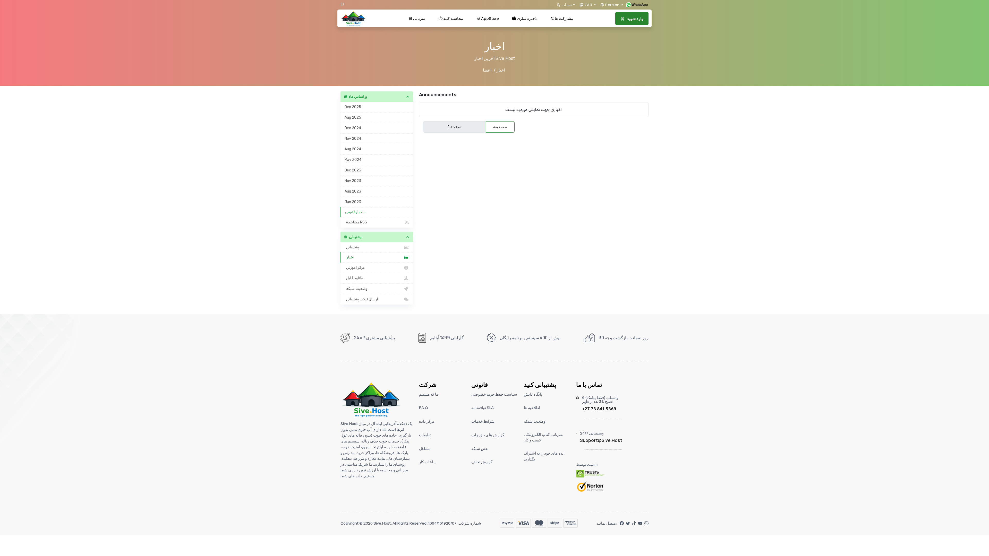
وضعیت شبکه (356, 288)
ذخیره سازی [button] (526, 18)
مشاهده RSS (356, 222)
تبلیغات (425, 435)
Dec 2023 (353, 170)
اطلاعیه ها (532, 407)
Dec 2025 (353, 107)
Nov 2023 (353, 181)
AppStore (489, 18)
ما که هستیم (428, 394)
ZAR (588, 4)
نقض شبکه (480, 448)
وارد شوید (635, 18)
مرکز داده (426, 421)
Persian (612, 4)
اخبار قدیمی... (355, 212)
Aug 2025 (353, 117)
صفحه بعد (500, 127)
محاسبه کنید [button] (452, 18)
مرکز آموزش (355, 267)
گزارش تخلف (481, 462)
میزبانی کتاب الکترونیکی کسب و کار (543, 437)
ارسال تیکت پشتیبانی (361, 299)
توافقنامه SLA (482, 407)
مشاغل (425, 448)
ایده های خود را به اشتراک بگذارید (544, 456)
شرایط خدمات (482, 421)
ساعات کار (428, 462)
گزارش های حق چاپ (487, 435)
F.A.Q (423, 407)
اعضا (487, 70)
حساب (566, 4)
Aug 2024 (353, 149)
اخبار (349, 257)
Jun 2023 (353, 202)
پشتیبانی (352, 247)
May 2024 (353, 160)
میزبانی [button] (418, 18)
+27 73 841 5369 (599, 408)
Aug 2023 (353, 191)
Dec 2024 (353, 128)
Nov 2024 (353, 138)
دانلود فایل (354, 278)
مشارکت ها (563, 18)
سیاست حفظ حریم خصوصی (494, 394)
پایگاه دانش (533, 394)
